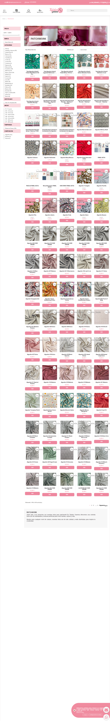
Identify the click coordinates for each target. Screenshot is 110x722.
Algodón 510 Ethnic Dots (101, 436)
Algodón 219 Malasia (84, 382)
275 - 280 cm (9, 122)
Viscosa (7, 138)
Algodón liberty (49, 215)
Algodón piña (32, 215)
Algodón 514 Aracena (67, 462)
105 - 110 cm (9, 111)
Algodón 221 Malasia (102, 382)
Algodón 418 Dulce (49, 354)
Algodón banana (101, 215)
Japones (7, 76)
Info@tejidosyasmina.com (14, 2)
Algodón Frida (67, 215)
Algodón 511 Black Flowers (67, 436)
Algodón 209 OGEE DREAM (101, 244)
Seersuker (8, 90)
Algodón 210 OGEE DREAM (84, 244)
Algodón (8, 134)
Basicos (8, 54)
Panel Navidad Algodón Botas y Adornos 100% (32, 130)
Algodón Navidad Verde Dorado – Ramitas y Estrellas (67, 102)
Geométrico (9, 68)
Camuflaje (8, 57)
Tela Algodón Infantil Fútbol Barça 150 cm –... (67, 72)
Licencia (8, 78)
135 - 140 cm (9, 114)
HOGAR (28, 12)
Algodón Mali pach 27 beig (101, 299)
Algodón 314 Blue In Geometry (101, 462)
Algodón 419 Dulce (84, 326)
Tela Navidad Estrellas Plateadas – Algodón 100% (49, 102)
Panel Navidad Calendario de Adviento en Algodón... (49, 130)
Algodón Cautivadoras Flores (66, 299)
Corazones (8, 63)
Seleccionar (93, 50)
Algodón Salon (84, 215)
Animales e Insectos (11, 50)
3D (7, 48)
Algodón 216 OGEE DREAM (67, 244)
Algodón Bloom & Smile (67, 410)
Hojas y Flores (9, 72)
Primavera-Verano (10, 128)
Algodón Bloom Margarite (84, 410)
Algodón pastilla (101, 185)
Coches (7, 59)
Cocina (8, 61)
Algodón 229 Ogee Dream (49, 462)
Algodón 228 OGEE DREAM (67, 488)
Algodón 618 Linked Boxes (84, 355)
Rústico (8, 89)
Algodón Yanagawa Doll (32, 299)
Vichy (7, 94)
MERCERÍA (40, 12)
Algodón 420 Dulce (49, 326)
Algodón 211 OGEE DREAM (101, 488)
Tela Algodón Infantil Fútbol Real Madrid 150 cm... (32, 73)
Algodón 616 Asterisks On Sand (49, 436)
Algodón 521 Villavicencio (67, 271)
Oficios (8, 87)
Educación (8, 67)
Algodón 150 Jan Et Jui (84, 271)
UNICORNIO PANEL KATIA (67, 185)
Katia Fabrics (9, 42)
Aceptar (85, 714)
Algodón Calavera (32, 157)
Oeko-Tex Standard (10, 102)
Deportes (8, 65)
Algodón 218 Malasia (67, 382)
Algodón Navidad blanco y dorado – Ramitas (101, 101)
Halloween (8, 70)
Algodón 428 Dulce (67, 326)
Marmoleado (9, 83)
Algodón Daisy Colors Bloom (49, 410)
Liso (7, 79)
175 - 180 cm (9, 120)
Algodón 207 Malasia (50, 271)
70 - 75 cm (8, 109)
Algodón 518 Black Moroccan (84, 436)
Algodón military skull (101, 129)
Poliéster (8, 136)
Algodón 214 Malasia (32, 488)
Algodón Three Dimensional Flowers (84, 299)
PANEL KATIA (101, 157)
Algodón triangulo (84, 185)
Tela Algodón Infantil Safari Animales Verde (84, 72)
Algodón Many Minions (66, 157)
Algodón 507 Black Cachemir (32, 436)
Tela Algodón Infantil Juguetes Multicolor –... (50, 72)
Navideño (8, 85)
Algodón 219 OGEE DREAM (49, 244)
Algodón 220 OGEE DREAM (32, 244)
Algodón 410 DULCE (101, 326)
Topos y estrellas (10, 92)
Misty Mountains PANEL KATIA (49, 186)
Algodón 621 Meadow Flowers (32, 327)
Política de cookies (80, 712)
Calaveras (8, 56)
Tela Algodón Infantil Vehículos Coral (101, 72)
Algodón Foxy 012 (101, 410)
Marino (7, 81)
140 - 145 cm (9, 116)
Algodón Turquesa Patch (32, 410)
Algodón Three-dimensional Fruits (49, 299)
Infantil (8, 74)
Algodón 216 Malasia (84, 462)
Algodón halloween (49, 157)
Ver (32, 79)
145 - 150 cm (9, 118)
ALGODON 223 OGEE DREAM (84, 488)
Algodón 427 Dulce (32, 354)
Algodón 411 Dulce (101, 271)
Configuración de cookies (95, 714)
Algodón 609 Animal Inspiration (101, 355)
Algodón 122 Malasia (50, 382)
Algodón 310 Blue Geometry (32, 271)
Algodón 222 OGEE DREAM (49, 488)
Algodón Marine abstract (84, 129)
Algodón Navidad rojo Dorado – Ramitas (84, 101)
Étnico (7, 96)
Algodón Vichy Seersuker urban (84, 158)
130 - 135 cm (9, 112)
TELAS (5, 12)
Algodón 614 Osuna (32, 462)
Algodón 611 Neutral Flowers (32, 383)
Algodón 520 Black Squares (67, 355)
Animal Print (9, 52)
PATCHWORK (16, 12)
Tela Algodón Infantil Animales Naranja (32, 102)
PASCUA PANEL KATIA (32, 185)
